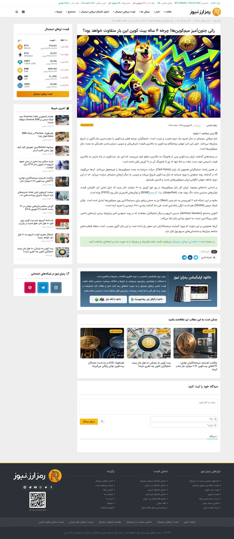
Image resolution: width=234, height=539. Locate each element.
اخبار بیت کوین (209, 331)
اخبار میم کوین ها (87, 125)
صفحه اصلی (189, 522)
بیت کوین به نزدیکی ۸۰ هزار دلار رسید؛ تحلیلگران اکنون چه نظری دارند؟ (35, 250)
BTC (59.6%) (181, 3)
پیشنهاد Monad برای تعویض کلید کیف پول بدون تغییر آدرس (35, 149)
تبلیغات (110, 503)
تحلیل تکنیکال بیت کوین (155, 485)
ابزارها (59, 12)
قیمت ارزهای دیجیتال (125, 12)
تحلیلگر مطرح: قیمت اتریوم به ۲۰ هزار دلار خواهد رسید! (35, 236)
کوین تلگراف (205, 251)
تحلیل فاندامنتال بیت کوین (154, 498)
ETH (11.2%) (194, 3)
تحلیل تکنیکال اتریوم (157, 490)
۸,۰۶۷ (213, 3)
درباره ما (109, 498)
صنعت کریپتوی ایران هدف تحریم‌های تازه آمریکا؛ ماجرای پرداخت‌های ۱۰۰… (35, 193)
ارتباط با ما (108, 494)
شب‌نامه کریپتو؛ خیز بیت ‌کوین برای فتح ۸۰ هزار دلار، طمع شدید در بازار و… (35, 222)
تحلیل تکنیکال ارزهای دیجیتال (95, 12)
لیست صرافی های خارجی (51, 522)
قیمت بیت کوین (212, 490)
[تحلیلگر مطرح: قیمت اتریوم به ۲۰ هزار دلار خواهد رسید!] (62, 238)
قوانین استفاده (107, 507)
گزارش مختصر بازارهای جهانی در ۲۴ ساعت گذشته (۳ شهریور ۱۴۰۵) (36, 207)
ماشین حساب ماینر (211, 503)
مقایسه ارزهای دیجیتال (109, 522)
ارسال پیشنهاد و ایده (104, 485)
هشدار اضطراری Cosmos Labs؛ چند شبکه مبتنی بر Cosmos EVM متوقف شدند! (36, 119)
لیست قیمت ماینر (211, 507)
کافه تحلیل (161, 503)
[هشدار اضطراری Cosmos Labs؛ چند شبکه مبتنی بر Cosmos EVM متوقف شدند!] (62, 120)
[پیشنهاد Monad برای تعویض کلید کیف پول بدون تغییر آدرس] (62, 151)
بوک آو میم (156, 193)
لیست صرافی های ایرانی (81, 522)
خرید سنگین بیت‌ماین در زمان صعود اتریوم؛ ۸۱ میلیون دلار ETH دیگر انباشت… (36, 164)
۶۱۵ (158, 3)
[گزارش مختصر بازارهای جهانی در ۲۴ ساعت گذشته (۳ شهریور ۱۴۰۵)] (62, 210)
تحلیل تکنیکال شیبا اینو (156, 494)
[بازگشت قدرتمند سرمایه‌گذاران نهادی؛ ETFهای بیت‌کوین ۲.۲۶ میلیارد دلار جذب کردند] (195, 343)
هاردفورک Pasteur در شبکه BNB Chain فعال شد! (37, 135)
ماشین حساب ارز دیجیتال (139, 522)
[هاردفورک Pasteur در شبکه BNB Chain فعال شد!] (62, 137)
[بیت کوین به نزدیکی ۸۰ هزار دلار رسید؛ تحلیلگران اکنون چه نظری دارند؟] (148, 343)
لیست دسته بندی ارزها (209, 498)
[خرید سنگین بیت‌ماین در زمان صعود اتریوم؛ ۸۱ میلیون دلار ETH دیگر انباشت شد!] (62, 165)
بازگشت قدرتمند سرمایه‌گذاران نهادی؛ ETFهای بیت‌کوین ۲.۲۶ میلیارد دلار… (36, 179)
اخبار (158, 12)
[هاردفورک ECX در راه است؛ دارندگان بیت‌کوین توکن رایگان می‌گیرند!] (102, 343)
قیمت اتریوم (213, 494)
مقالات (169, 12)
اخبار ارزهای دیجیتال (104, 481)
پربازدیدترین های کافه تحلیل (154, 507)
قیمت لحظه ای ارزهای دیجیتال (188, 242)
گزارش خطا (108, 490)
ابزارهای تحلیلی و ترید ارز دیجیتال (204, 481)
